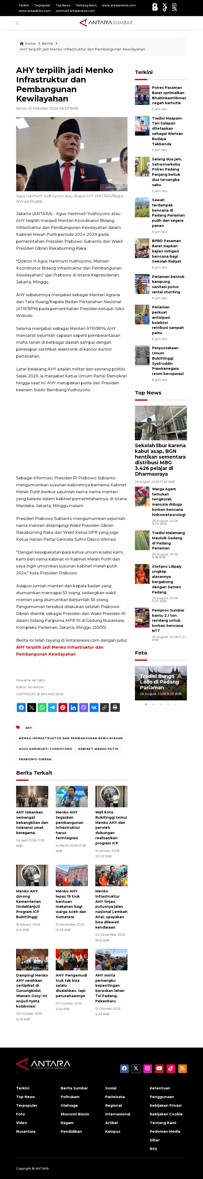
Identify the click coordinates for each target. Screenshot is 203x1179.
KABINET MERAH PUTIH (98, 749)
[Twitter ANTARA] (164, 5)
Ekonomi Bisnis (75, 1114)
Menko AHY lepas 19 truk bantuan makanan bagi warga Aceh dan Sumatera (71, 904)
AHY (28, 728)
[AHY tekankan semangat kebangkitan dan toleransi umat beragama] (32, 796)
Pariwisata (115, 1097)
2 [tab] (153, 704)
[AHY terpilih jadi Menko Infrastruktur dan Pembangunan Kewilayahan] (161, 422)
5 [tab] (175, 704)
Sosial (110, 1088)
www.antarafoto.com (35, 11)
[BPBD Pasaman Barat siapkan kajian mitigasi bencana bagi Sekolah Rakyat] (142, 248)
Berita (48, 43)
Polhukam (70, 1097)
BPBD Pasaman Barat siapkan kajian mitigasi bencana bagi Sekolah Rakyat (166, 251)
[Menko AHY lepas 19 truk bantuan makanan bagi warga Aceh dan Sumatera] (72, 875)
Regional (113, 1105)
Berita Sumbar (74, 1088)
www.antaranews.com (119, 5)
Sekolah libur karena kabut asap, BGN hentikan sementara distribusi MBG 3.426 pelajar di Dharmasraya (160, 459)
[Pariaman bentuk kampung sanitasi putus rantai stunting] (142, 283)
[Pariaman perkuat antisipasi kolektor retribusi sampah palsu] (142, 314)
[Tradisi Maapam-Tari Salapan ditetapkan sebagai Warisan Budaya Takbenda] (142, 125)
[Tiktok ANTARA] (165, 8)
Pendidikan (71, 1131)
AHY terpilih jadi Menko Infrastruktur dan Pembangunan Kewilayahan (82, 49)
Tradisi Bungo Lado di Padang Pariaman (159, 681)
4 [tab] (168, 704)
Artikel (111, 1123)
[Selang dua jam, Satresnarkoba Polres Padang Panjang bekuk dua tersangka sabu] (142, 166)
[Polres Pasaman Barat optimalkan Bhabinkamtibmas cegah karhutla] (142, 94)
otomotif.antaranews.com (75, 11)
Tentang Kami (86, 5)
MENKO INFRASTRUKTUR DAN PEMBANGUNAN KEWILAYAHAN (71, 738)
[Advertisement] (71, 434)
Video (21, 1123)
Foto (141, 653)
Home (30, 43)
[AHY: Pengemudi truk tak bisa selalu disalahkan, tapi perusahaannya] (72, 959)
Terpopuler (42, 5)
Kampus (112, 1131)
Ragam (67, 1123)
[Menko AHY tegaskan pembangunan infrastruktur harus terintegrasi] (72, 796)
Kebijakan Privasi (165, 1105)
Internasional (117, 1114)
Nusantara (25, 1131)
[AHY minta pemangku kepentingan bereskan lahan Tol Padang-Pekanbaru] (111, 959)
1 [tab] (146, 704)
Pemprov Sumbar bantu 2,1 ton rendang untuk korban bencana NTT (168, 620)
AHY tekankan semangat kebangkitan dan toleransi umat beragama (32, 822)
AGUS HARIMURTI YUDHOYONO (45, 749)
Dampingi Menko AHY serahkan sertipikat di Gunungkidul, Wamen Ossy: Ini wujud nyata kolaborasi (32, 990)
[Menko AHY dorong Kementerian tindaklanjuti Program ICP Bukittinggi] (32, 875)
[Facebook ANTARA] (154, 5)
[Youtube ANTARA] (155, 8)
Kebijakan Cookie (166, 1114)
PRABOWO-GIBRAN (35, 759)
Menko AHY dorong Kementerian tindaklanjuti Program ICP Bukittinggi (28, 904)
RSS (153, 1149)
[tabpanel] (161, 683)
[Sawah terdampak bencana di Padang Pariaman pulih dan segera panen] (142, 207)
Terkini (24, 5)
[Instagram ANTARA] (174, 5)
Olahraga (69, 1105)
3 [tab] (160, 704)
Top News (62, 5)
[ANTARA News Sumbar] (106, 23)
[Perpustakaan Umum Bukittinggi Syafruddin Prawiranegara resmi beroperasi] (142, 355)
